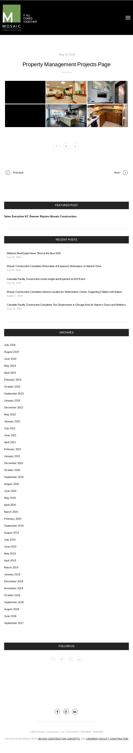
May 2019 (10, 553)
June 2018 (10, 616)
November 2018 (13, 588)
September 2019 (14, 525)
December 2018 (13, 581)
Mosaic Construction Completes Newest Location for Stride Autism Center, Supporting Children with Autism (64, 291)
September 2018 (14, 602)
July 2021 (10, 428)
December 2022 (13, 407)
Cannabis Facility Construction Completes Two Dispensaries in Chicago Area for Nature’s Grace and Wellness (66, 304)
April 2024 (10, 372)
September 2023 (14, 393)
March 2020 (11, 511)
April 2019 (10, 560)
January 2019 (12, 574)
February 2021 (12, 449)
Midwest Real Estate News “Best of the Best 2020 (34, 253)
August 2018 (11, 609)
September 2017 (14, 623)
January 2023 (12, 400)
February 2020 (12, 518)
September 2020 (14, 477)
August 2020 (11, 483)
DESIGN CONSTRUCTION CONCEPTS (59, 739)
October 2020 (12, 470)
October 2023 (12, 386)
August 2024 (11, 351)
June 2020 (10, 490)
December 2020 (13, 463)
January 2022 (12, 421)
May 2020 (10, 497)
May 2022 (10, 414)
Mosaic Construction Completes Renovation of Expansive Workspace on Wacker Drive (54, 266)
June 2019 (10, 546)
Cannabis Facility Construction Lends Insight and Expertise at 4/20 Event (46, 278)
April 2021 (10, 442)
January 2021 (12, 456)
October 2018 (12, 595)
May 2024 (10, 365)
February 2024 (12, 379)
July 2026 (10, 344)
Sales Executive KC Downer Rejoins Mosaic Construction (40, 216)
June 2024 (10, 358)
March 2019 (11, 567)
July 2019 (10, 539)
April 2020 (10, 504)
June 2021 (10, 435)
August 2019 (11, 532)
